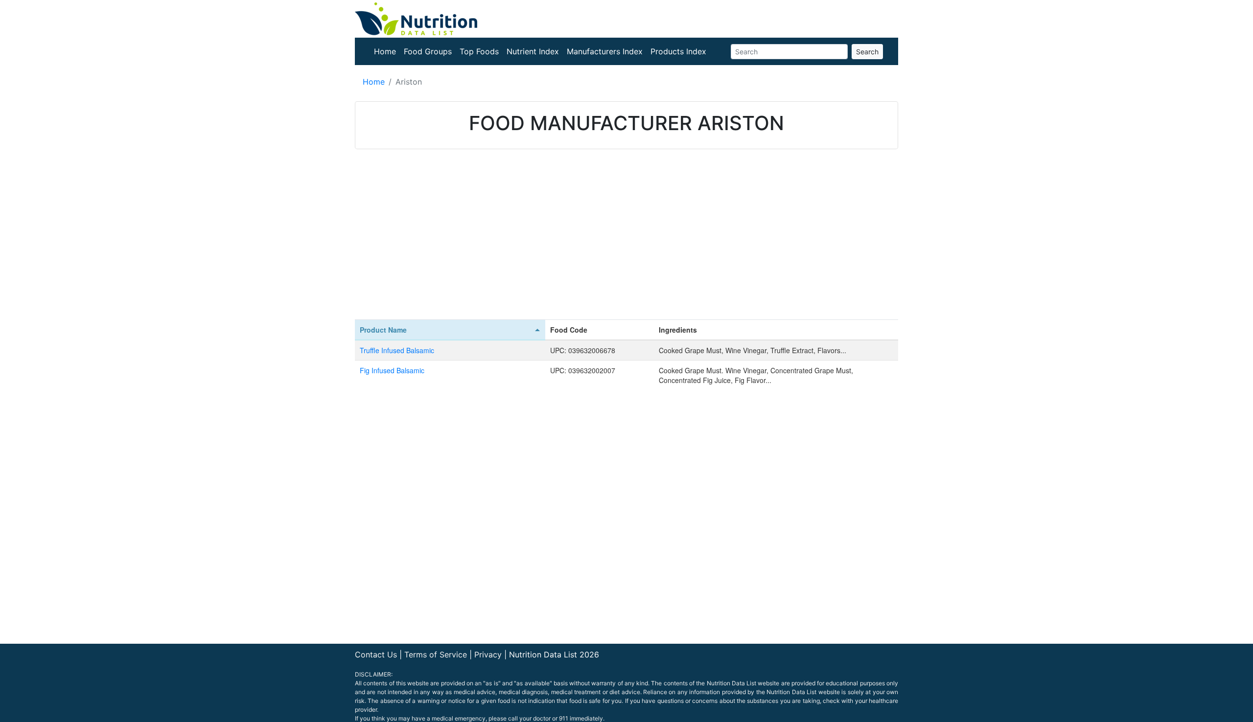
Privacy (488, 654)
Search (867, 51)
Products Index (678, 51)
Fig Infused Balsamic (392, 370)
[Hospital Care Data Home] (416, 18)
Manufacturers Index (605, 51)
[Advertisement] (626, 241)
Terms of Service (435, 654)
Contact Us (376, 654)
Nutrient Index (533, 51)
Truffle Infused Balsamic (397, 350)
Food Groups (428, 51)
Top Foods (479, 51)
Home (385, 51)
